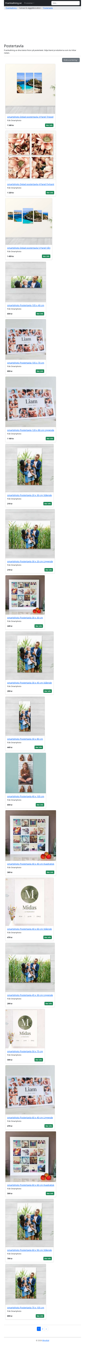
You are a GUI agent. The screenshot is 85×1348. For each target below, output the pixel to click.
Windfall (45, 1340)
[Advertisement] (42, 27)
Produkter (28, 3)
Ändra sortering (70, 60)
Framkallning (11, 8)
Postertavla (48, 8)
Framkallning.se (13, 3)
